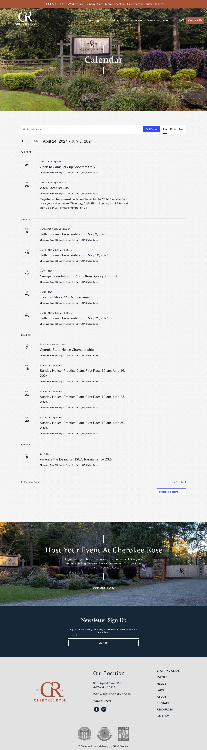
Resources (165, 710)
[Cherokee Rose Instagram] (103, 709)
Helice (114, 20)
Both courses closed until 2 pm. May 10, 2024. (74, 255)
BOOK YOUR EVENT (104, 588)
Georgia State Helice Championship (67, 350)
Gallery (163, 716)
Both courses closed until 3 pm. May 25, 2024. (74, 318)
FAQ (181, 20)
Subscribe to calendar (169, 491)
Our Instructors (132, 20)
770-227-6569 (102, 701)
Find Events (151, 129)
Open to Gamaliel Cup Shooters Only (67, 167)
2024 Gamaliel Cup (54, 188)
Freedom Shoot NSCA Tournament (66, 297)
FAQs (160, 690)
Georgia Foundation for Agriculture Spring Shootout (78, 276)
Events (150, 20)
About (167, 20)
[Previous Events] (22, 141)
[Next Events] (28, 141)
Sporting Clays (97, 20)
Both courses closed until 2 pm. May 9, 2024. (73, 234)
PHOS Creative (120, 746)
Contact (163, 703)
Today (36, 141)
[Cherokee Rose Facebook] (96, 709)
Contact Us (195, 20)
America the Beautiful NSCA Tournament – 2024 (76, 459)
